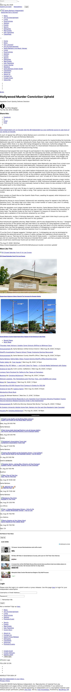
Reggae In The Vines (8, 499)
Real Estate (8, 30)
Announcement (5, 349)
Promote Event (9, 619)
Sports (6, 27)
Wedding (7, 67)
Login (26, 6)
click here (27, 690)
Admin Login (7, 656)
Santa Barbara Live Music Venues (15, 48)
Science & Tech (5, 369)
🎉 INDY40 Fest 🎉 (7, 488)
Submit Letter (8, 655)
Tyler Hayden (16, 362)
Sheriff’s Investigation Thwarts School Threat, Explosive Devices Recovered (26, 352)
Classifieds (7, 34)
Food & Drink (8, 21)
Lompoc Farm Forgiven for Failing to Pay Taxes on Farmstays (21, 372)
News (6, 16)
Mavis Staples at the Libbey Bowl (12, 522)
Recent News (8, 340)
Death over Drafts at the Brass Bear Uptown (16, 420)
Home (6, 41)
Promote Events (9, 644)
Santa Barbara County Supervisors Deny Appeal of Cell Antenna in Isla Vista (22, 336)
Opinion (6, 23)
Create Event (8, 78)
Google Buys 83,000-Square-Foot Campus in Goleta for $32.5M (22, 385)
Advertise (7, 72)
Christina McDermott (16, 375)
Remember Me (7, 600)
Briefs (2, 92)
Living (6, 19)
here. (18, 606)
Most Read (7, 342)
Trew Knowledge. (43, 690)
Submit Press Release (11, 637)
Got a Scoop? (13, 12)
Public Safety (5, 362)
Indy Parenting (9, 32)
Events (6, 25)
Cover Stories (8, 65)
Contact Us (8, 76)
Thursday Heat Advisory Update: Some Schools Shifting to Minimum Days (26, 345)
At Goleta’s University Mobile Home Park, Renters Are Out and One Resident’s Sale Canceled (32, 407)
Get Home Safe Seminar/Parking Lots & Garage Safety (20, 431)
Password (3, 596)
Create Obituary (9, 653)
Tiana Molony (11, 382)
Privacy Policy (5, 681)
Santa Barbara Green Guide (13, 69)
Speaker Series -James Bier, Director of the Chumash (19, 465)
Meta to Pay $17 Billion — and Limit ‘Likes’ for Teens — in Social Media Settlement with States (33, 365)
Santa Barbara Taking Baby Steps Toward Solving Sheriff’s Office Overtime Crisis (28, 359)
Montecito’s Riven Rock (8, 392)
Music (2, 382)
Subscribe (4, 12)
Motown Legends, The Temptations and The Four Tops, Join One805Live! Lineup (28, 379)
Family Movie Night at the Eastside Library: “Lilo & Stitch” (21, 454)
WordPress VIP (64, 690)
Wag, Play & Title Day (8, 477)
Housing (3, 411)
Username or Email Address (9, 592)
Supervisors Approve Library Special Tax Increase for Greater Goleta (20, 296)
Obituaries (7, 29)
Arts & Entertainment (11, 18)
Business (3, 375)
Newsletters (18, 7)
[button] (35, 549)
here (53, 587)
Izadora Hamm (18, 389)
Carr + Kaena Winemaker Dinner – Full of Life (16, 510)
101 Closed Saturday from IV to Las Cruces (12, 256)
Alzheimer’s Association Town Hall (13, 443)
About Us (7, 74)
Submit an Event (5, 7)
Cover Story (8, 630)
